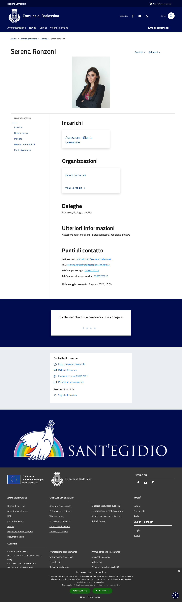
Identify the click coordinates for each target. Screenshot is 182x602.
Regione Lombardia (16, 3)
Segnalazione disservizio (61, 557)
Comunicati (139, 511)
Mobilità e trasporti (58, 531)
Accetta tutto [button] (80, 591)
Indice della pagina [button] (22, 118)
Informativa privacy (101, 557)
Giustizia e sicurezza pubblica (106, 505)
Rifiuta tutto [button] (102, 590)
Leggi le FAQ (55, 562)
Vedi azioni (153, 52)
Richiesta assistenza (59, 567)
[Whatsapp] (146, 16)
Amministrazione (29, 38)
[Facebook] (132, 16)
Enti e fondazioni (15, 521)
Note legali (97, 562)
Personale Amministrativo (20, 531)
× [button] (179, 571)
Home (13, 38)
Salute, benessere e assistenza (106, 516)
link (118, 585)
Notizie (137, 506)
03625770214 (92, 270)
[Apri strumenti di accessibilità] (175, 595)
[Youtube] (139, 16)
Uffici (9, 516)
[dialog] (91, 585)
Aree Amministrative (17, 511)
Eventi (137, 535)
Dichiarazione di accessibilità (105, 567)
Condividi (139, 52)
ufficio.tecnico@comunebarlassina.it (94, 259)
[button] (91, 597)
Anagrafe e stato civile (60, 506)
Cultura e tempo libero (60, 511)
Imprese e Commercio (59, 521)
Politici (44, 38)
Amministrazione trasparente (106, 551)
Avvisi (136, 516)
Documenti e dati (15, 536)
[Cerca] (171, 15)
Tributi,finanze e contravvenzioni (107, 511)
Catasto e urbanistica (59, 526)
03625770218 (101, 276)
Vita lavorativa (56, 516)
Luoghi (137, 530)
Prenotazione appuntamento (63, 551)
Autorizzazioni (98, 521)
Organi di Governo (16, 506)
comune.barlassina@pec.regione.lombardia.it (88, 264)
